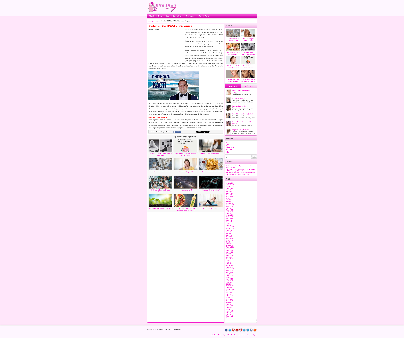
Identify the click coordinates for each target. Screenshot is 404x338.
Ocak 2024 (229, 222)
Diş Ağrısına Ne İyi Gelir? (186, 172)
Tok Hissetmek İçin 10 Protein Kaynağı (237, 171)
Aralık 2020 (229, 279)
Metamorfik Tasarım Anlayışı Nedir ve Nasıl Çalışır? (240, 172)
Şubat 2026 (229, 193)
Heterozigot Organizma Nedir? (211, 190)
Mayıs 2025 (229, 206)
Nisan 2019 (229, 312)
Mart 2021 (229, 274)
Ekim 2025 (229, 200)
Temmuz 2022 (230, 247)
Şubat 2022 (229, 255)
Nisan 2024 (229, 218)
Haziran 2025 (230, 205)
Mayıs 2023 (229, 230)
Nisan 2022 (229, 252)
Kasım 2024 (229, 211)
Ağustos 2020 (230, 286)
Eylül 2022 (229, 243)
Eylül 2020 (229, 284)
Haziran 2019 (230, 309)
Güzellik (151, 16)
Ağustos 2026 (230, 183)
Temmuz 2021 (230, 267)
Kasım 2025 (229, 198)
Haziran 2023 (230, 228)
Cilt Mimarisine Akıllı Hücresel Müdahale (237, 174)
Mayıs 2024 (229, 217)
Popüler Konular (233, 86)
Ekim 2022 (229, 242)
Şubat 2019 (229, 316)
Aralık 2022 (229, 238)
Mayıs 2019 (229, 311)
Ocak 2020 (229, 297)
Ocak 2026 (229, 195)
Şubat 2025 (229, 210)
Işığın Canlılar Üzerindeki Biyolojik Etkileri (161, 208)
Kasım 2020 (229, 281)
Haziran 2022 (230, 249)
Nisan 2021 (229, 272)
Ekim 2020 (229, 282)
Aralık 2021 (229, 259)
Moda (160, 16)
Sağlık (199, 16)
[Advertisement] (166, 44)
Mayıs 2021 (229, 270)
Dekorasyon (190, 16)
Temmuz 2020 (230, 287)
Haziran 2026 (230, 186)
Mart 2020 (229, 294)
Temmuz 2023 (230, 227)
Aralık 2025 (229, 196)
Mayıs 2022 (229, 250)
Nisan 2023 (229, 232)
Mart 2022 (229, 254)
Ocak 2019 (229, 318)
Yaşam (207, 16)
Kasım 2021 (229, 260)
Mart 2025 (229, 208)
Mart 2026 (229, 191)
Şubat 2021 (229, 275)
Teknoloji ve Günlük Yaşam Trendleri (210, 153)
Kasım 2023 (229, 223)
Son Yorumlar (249, 86)
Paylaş (177, 132)
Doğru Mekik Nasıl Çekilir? (210, 208)
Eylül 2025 (229, 201)
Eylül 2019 (229, 304)
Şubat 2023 (229, 235)
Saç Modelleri (177, 16)
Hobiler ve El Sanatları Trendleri (161, 172)
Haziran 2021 (230, 269)
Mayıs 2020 (229, 291)
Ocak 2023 (229, 237)
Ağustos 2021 (230, 265)
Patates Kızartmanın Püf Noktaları (211, 172)
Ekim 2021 (229, 262)
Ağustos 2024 (230, 215)
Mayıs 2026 (229, 188)
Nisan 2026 (229, 190)
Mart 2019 (229, 314)
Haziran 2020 (230, 289)
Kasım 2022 (229, 240)
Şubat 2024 (229, 220)
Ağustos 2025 (230, 203)
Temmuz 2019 (230, 307)
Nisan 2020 (229, 292)
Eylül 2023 (229, 225)
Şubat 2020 (229, 296)
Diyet (167, 16)
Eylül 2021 (229, 264)
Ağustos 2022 (230, 245)
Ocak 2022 (229, 257)
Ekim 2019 (229, 302)
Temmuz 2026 (230, 185)
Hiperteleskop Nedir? (186, 190)
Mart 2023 (229, 233)
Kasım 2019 (229, 301)
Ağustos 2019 (230, 306)
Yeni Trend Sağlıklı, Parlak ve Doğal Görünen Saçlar (240, 169)
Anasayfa (151, 21)
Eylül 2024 (229, 213)
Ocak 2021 (229, 277)
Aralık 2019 (229, 299)
